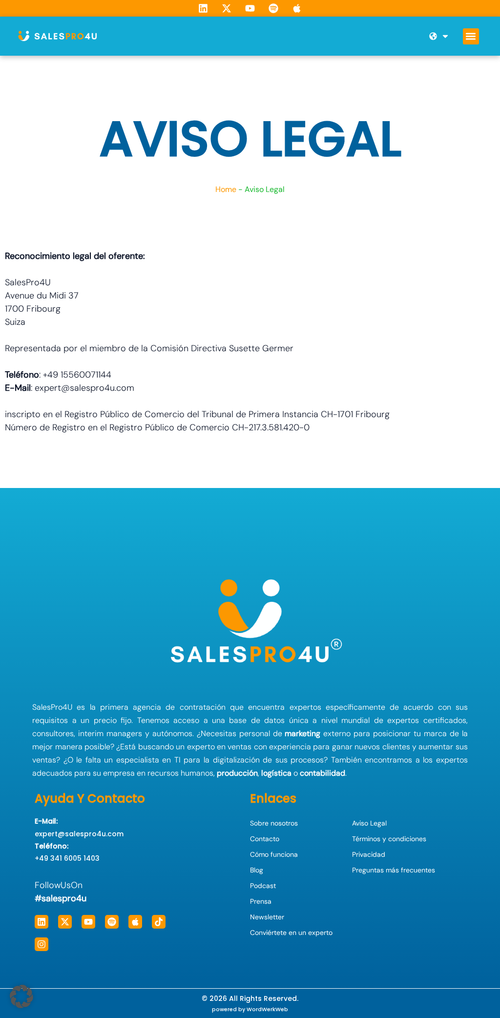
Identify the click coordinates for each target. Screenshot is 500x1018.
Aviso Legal (369, 823)
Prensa (260, 901)
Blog (256, 870)
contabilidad (322, 773)
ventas (239, 747)
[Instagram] (41, 944)
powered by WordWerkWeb (250, 1009)
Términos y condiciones (389, 838)
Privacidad (368, 854)
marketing (302, 733)
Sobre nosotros (274, 823)
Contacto (264, 838)
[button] (471, 36)
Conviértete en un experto (291, 932)
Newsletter (267, 916)
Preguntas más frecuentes (393, 870)
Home (225, 189)
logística (276, 773)
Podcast (263, 885)
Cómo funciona (274, 854)
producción (237, 773)
